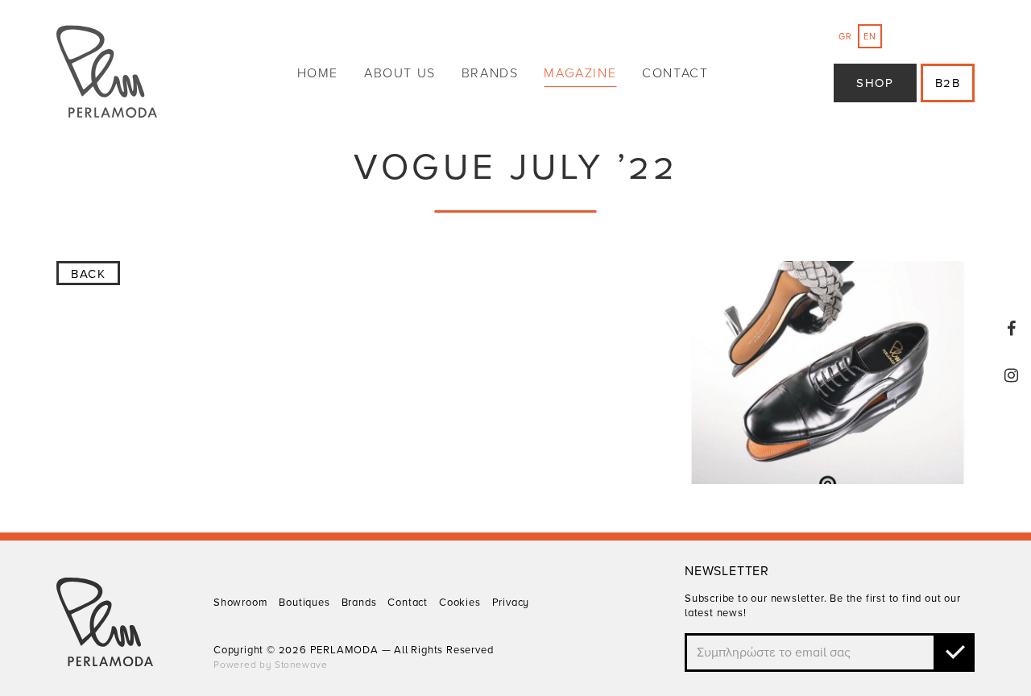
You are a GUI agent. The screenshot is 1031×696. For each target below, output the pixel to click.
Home (317, 73)
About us (400, 73)
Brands (490, 73)
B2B (948, 83)
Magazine (580, 73)
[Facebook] (1011, 328)
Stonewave (301, 664)
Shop (874, 83)
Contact (675, 73)
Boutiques (304, 602)
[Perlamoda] (106, 73)
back (88, 274)
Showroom (240, 602)
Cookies (460, 602)
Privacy (511, 602)
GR (845, 36)
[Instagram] (1011, 375)
